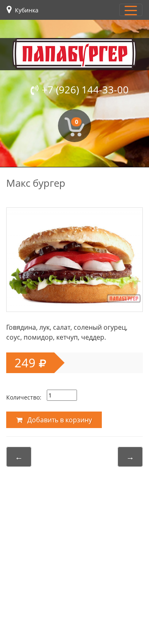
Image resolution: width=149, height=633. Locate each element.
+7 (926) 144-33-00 (85, 89)
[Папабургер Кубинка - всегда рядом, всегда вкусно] (74, 53)
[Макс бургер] (74, 258)
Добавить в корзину (59, 419)
